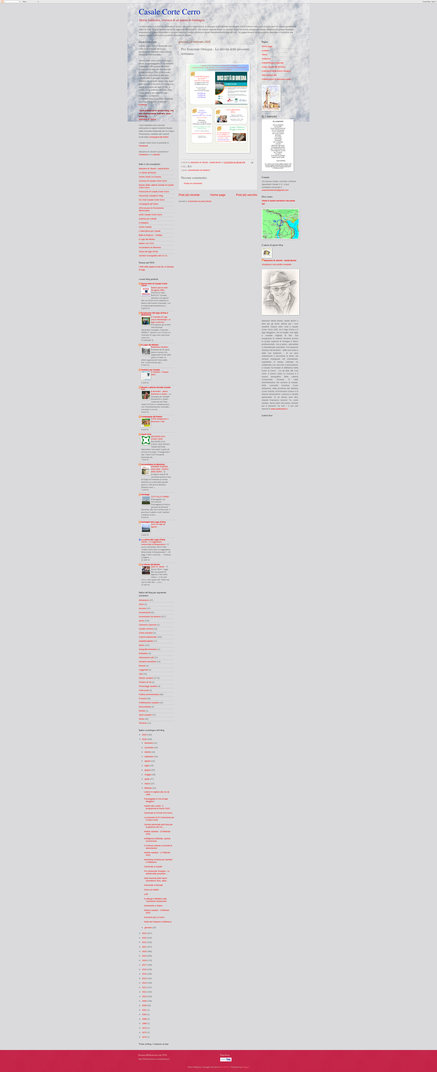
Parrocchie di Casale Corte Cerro (154, 191)
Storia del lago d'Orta (148, 251)
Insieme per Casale (147, 219)
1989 (144, 1023)
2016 (144, 969)
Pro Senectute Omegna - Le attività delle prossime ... (157, 872)
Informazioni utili (146, 657)
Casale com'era (146, 629)
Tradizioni (266, 58)
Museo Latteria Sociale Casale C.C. (156, 388)
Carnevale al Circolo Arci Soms (158, 813)
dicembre (149, 743)
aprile (147, 779)
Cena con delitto (151, 889)
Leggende (143, 670)
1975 (144, 1032)
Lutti (146, 894)
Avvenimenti (144, 612)
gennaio (148, 927)
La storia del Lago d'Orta (153, 539)
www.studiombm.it (279, 409)
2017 (144, 965)
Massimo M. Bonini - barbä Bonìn (154, 168)
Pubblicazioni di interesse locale (276, 79)
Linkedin (156, 154)
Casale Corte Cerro (169, 11)
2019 (144, 956)
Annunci (142, 608)
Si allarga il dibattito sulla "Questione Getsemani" (155, 899)
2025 (144, 739)
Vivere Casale (145, 227)
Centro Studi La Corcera (150, 177)
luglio (147, 765)
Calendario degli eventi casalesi (276, 71)
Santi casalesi (145, 715)
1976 (144, 1028)
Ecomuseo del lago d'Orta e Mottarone (154, 314)
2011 (144, 992)
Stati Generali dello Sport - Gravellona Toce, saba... (156, 879)
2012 (144, 987)
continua (143, 104)
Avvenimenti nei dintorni (199, 170)
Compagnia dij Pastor (159, 137)
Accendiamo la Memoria (150, 247)
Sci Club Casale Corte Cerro (152, 200)
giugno (148, 770)
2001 (144, 1010)
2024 (144, 933)
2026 (144, 734)
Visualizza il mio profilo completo (276, 264)
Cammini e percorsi (147, 625)
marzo (148, 783)
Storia (141, 719)
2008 (144, 1005)
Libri (141, 674)
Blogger (245, 1067)
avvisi (141, 620)
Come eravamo (146, 633)
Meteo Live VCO (146, 243)
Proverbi (142, 698)
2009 (144, 1001)
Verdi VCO (146, 434)
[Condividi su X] (186, 166)
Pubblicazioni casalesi (149, 702)
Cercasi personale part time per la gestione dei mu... (158, 825)
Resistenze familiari (160, 347)
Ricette (142, 711)
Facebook (143, 146)
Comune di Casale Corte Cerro (153, 181)
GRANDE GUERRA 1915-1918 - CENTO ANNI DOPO (159, 469)
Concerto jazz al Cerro (154, 917)
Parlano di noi (145, 682)
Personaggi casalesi (148, 686)
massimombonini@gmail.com (275, 190)
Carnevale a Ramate (153, 885)
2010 (144, 996)
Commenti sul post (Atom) (199, 201)
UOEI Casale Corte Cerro (150, 214)
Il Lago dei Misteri (147, 239)
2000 (144, 1014)
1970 (144, 1037)
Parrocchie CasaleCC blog (151, 195)
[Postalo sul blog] (184, 166)
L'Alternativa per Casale (149, 231)
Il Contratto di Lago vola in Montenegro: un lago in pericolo (160, 319)
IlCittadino (143, 653)
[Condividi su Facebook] (188, 166)
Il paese (265, 50)
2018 (144, 960)
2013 (144, 983)
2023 (144, 938)
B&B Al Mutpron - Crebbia (150, 235)
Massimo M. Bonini (147, 119)
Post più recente (189, 194)
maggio (148, 774)
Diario (141, 645)
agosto (148, 761)
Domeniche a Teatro (153, 905)
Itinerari (142, 665)
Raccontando (145, 707)
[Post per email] (251, 162)
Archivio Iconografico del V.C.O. (153, 255)
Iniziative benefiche (147, 661)
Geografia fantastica (148, 649)
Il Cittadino (144, 223)
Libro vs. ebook (158, 567)
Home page (217, 194)
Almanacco (144, 600)
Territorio (143, 723)
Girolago (145, 494)
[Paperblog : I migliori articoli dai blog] (225, 1060)
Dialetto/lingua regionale (273, 63)
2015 (144, 974)
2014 (144, 978)
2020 (144, 951)
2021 (144, 947)
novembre (149, 747)
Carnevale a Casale (153, 866)
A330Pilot (225, 1067)
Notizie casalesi (146, 678)
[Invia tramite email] (182, 166)
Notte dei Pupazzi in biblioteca (157, 922)
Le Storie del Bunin (147, 172)
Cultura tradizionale (147, 637)
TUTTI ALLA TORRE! (160, 497)
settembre (149, 756)
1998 (144, 1019)
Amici (141, 604)
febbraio (148, 788)
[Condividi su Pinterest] (191, 166)
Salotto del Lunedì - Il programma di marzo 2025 (157, 807)
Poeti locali (144, 690)
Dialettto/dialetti (146, 641)
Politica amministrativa (149, 694)
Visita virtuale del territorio (273, 67)
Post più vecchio (246, 194)
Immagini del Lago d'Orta (153, 522)
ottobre (148, 752)
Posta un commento (193, 183)
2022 (144, 942)
